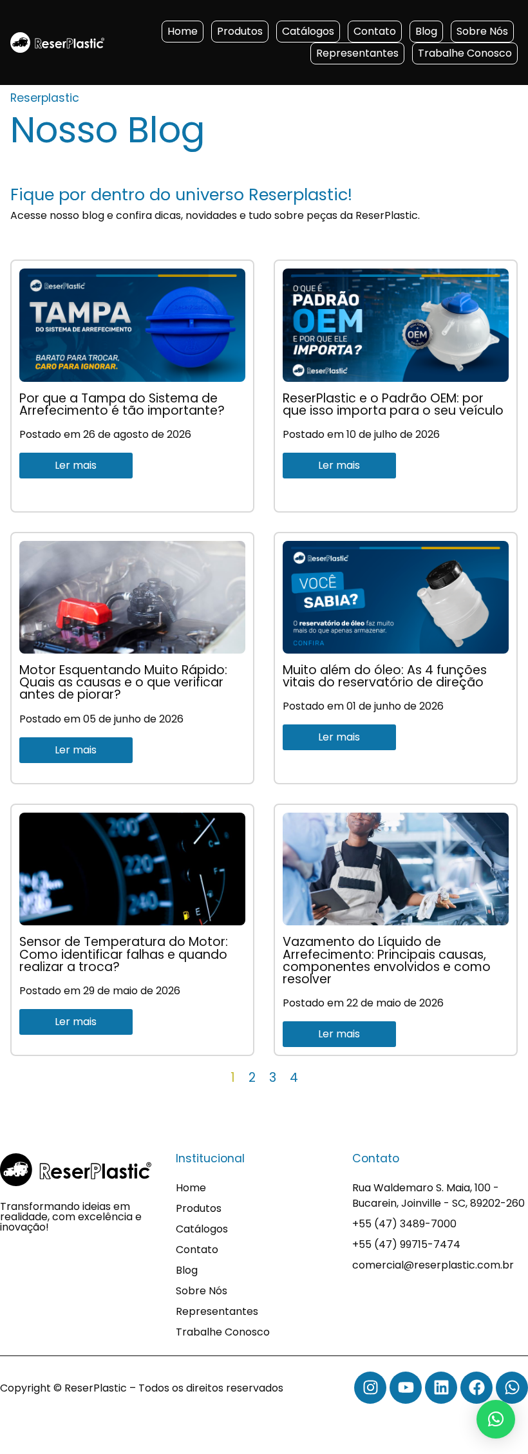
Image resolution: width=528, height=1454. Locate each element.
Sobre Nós (482, 31)
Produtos (240, 31)
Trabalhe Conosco (465, 53)
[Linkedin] (441, 1388)
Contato (375, 31)
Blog (426, 31)
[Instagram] (370, 1388)
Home (182, 31)
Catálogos (308, 31)
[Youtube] (406, 1388)
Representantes (357, 53)
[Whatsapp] (512, 1388)
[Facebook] (476, 1388)
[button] (495, 1419)
